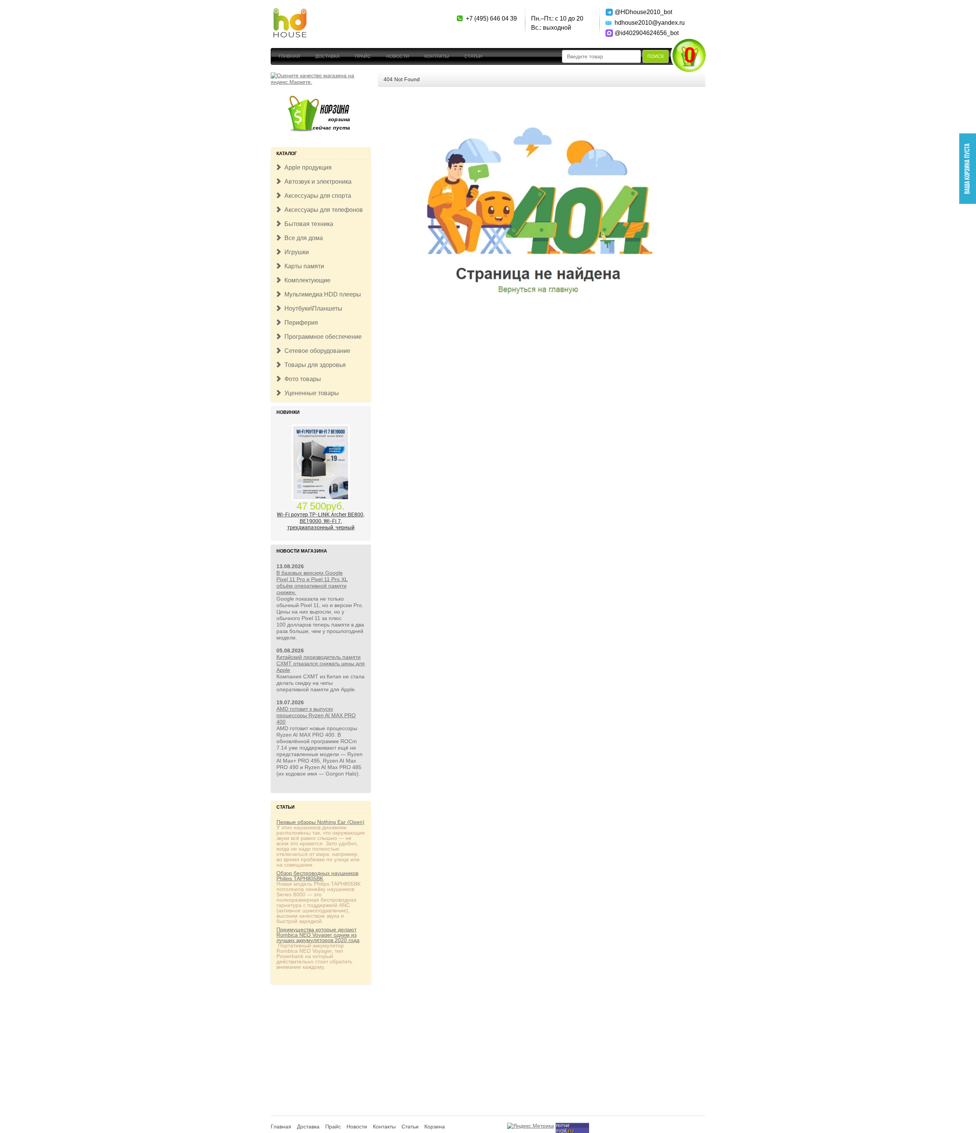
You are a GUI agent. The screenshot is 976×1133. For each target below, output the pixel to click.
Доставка (327, 56)
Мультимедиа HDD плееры (321, 294)
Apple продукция (306, 167)
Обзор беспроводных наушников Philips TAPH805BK (317, 875)
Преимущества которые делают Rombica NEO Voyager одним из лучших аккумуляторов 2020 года (318, 934)
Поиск (655, 56)
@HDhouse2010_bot (641, 12)
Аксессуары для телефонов (322, 210)
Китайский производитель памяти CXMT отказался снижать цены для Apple (320, 663)
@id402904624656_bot (641, 33)
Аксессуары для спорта (316, 195)
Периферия (299, 322)
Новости (397, 56)
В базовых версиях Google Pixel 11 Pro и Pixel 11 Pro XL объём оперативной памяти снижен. (312, 582)
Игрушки (295, 252)
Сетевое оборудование (315, 351)
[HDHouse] (290, 12)
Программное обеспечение (321, 336)
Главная (289, 56)
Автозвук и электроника (316, 181)
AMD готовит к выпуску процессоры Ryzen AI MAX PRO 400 (316, 715)
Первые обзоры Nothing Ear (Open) (320, 822)
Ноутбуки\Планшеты (311, 308)
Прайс (363, 56)
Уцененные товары (310, 393)
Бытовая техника (307, 224)
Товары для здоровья (313, 365)
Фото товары (301, 379)
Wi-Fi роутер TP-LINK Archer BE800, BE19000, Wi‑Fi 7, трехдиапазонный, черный (320, 521)
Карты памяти (302, 266)
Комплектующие (306, 280)
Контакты (436, 56)
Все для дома (302, 238)
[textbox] (601, 56)
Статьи (473, 56)
